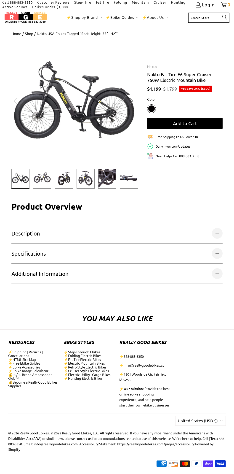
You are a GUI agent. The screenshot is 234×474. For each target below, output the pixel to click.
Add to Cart (185, 123)
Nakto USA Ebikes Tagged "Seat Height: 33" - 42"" (77, 33)
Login (208, 4)
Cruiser (160, 2)
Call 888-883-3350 (17, 2)
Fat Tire (102, 2)
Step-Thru (82, 2)
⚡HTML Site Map (22, 359)
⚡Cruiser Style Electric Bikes (86, 370)
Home (16, 33)
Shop (29, 33)
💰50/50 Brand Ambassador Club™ (30, 376)
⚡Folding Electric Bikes (82, 355)
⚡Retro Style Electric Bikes (85, 367)
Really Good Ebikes (34, 433)
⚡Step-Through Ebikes (82, 352)
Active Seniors (15, 7)
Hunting (178, 2)
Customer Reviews (53, 2)
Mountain (140, 2)
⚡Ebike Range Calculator (28, 370)
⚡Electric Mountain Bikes (84, 363)
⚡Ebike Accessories (24, 367)
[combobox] (208, 18)
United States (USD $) (198, 420)
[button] (84, 17)
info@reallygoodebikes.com (146, 365)
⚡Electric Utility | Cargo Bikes (87, 374)
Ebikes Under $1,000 (50, 7)
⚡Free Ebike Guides (24, 363)
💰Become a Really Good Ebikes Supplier (33, 384)
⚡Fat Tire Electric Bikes (82, 359)
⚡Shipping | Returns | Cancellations (25, 354)
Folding (120, 2)
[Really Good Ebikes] (26, 17)
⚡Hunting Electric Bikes (83, 378)
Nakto (152, 66)
